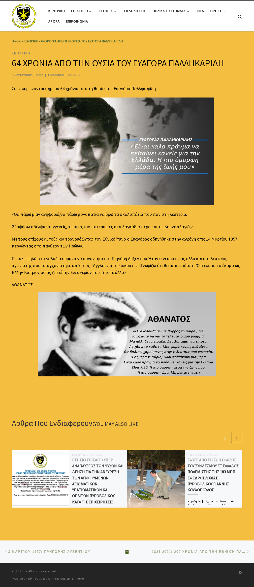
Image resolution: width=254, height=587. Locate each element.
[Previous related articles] (224, 437)
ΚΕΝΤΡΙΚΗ (31, 41)
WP (30, 578)
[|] (24, 15)
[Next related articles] (236, 437)
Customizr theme (72, 578)
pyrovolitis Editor (29, 75)
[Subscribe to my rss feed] (240, 573)
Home (16, 41)
